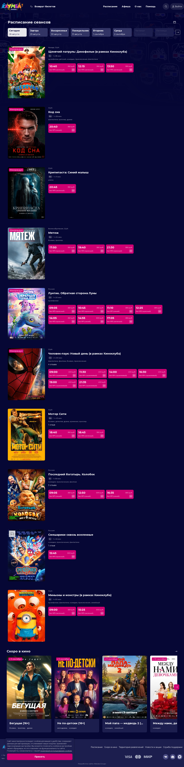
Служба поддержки (172, 747)
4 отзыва (52, 364)
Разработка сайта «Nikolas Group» (92, 764)
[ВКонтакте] (165, 756)
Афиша (126, 6)
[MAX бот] (179, 756)
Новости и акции (153, 747)
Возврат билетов (45, 6)
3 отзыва (52, 485)
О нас (138, 6)
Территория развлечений (131, 747)
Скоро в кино (110, 747)
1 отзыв (51, 425)
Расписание (110, 6)
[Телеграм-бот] (172, 756)
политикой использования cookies (56, 751)
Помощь (151, 6)
